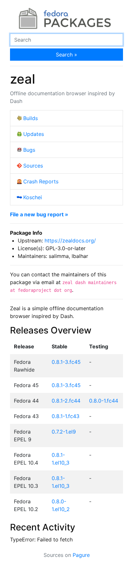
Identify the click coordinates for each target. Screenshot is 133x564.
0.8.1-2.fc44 (66, 400)
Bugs (29, 150)
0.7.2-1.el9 (64, 431)
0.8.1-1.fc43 (65, 416)
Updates (33, 134)
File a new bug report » (39, 214)
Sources (33, 165)
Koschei (32, 197)
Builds (30, 118)
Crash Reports (40, 181)
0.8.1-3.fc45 (66, 362)
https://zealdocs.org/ (70, 240)
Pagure (81, 555)
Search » (66, 54)
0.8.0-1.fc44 (103, 400)
